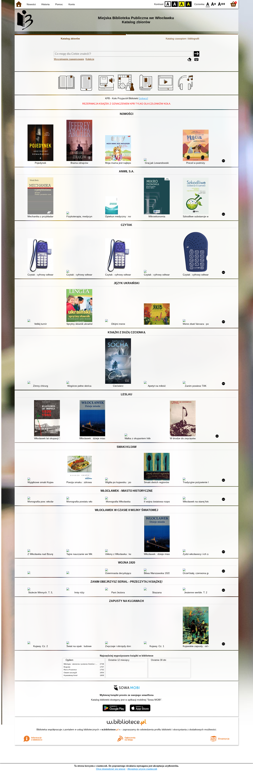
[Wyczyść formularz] (189, 59)
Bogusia (67, 667)
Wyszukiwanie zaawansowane (69, 59)
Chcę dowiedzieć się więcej (110, 769)
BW (174, 3)
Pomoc (59, 4)
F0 (207, 3)
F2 (221, 3)
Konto (71, 4)
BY (188, 3)
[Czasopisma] (146, 90)
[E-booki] (87, 90)
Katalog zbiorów (70, 38)
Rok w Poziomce (70, 670)
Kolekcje (90, 59)
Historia (45, 4)
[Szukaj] (196, 54)
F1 (213, 3)
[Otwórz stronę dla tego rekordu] (41, 143)
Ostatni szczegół (70, 673)
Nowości (31, 4)
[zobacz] (143, 98)
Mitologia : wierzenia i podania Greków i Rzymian (83, 664)
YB (181, 3)
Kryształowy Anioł (70, 675)
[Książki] (67, 90)
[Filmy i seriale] (166, 90)
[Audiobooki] (107, 90)
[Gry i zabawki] (126, 90)
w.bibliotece (110, 729)
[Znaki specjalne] (196, 59)
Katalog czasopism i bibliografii (182, 38)
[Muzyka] (186, 90)
